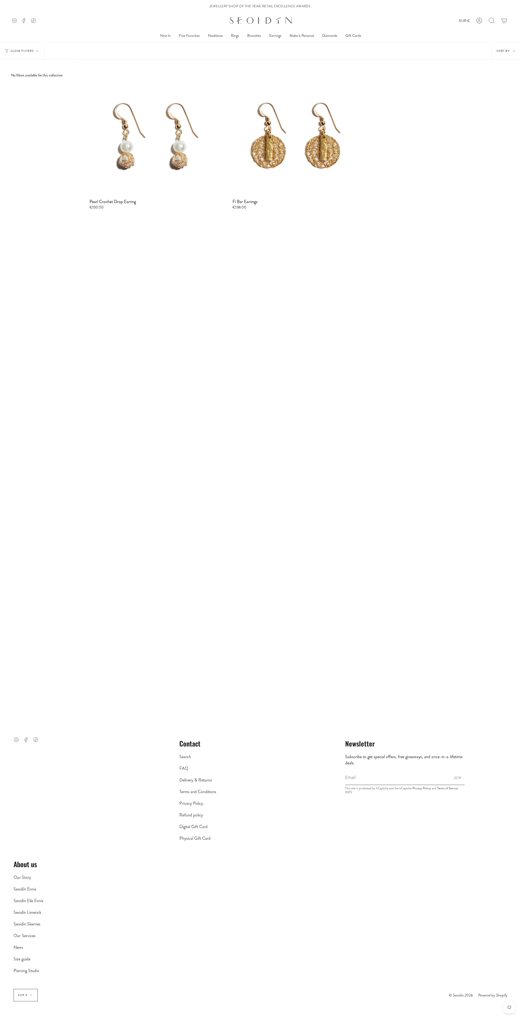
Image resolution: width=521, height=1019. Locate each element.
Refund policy (191, 815)
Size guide (22, 959)
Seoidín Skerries (27, 924)
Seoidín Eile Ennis (28, 901)
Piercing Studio (26, 970)
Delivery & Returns (195, 780)
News (18, 947)
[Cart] (504, 20)
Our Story (22, 877)
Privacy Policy (191, 803)
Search (185, 757)
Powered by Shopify (492, 995)
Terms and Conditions (197, 792)
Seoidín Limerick (27, 912)
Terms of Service (447, 788)
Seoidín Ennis (25, 889)
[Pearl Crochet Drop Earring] (154, 133)
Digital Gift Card (193, 826)
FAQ (183, 768)
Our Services (25, 936)
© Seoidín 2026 (461, 995)
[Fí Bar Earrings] (297, 133)
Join (457, 778)
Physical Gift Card (195, 838)
